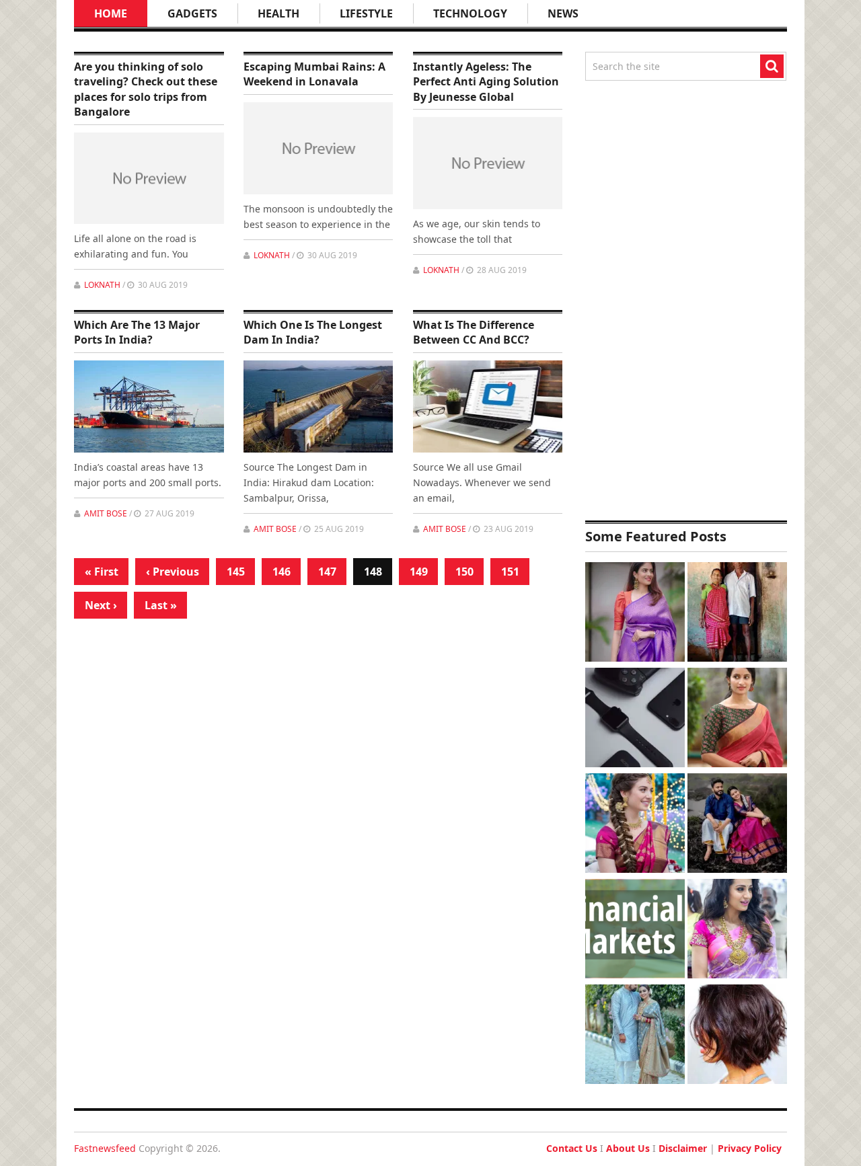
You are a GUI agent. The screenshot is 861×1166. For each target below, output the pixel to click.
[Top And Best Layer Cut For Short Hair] (737, 1035)
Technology (470, 13)
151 (510, 571)
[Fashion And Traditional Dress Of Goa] (737, 613)
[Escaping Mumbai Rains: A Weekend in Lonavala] (319, 148)
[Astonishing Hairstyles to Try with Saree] (635, 824)
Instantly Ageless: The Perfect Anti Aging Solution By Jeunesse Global (486, 81)
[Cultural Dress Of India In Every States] (635, 1035)
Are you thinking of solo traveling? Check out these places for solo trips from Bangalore (145, 89)
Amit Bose (105, 513)
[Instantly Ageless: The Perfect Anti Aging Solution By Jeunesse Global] (488, 163)
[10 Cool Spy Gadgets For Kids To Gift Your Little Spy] (635, 719)
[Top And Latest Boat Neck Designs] (737, 719)
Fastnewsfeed (105, 1148)
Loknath (102, 284)
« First (101, 571)
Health (278, 13)
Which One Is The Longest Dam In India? (313, 332)
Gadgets (192, 13)
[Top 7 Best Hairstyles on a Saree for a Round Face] (737, 930)
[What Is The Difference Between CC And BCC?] (488, 406)
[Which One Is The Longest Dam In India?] (319, 406)
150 (464, 571)
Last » (161, 605)
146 (281, 571)
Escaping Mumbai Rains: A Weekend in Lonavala (314, 74)
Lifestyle (366, 13)
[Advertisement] (686, 300)
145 (236, 571)
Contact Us (571, 1148)
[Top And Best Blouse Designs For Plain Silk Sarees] (635, 613)
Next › (101, 605)
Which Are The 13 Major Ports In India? (137, 332)
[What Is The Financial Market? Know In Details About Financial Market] (635, 930)
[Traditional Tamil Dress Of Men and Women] (737, 824)
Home (110, 13)
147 (327, 571)
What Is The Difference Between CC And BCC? (473, 332)
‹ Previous (172, 571)
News (563, 13)
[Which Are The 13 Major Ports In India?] (149, 406)
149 (419, 571)
